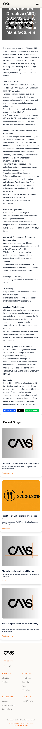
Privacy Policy (7, 709)
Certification (26, 678)
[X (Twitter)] (4, 666)
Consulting (26, 690)
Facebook (11, 410)
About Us (5, 678)
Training (25, 686)
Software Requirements (13, 210)
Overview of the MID (11, 82)
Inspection (26, 682)
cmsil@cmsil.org (28, 701)
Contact (5, 682)
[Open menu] (37, 3)
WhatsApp (33, 410)
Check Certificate (8, 705)
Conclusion (8, 380)
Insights (5, 701)
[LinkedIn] (10, 666)
